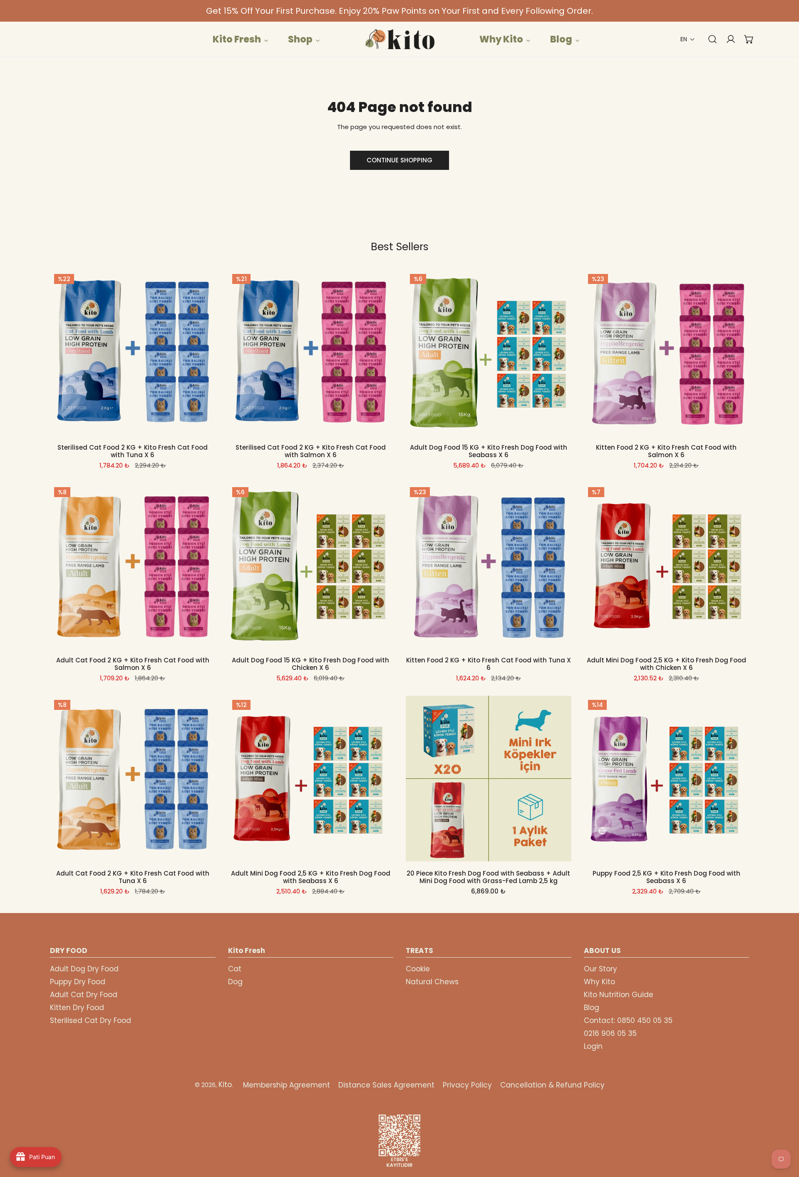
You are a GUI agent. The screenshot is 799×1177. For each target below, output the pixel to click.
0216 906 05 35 (610, 1033)
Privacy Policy (467, 1085)
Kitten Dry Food (77, 1008)
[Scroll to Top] (784, 1133)
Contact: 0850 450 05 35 (628, 1020)
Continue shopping (399, 160)
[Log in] (726, 39)
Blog (591, 1008)
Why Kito (599, 982)
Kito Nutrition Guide (618, 995)
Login (593, 1046)
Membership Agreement (286, 1085)
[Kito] (399, 39)
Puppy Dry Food (77, 982)
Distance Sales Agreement (386, 1085)
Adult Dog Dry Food (84, 969)
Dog (235, 982)
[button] (687, 39)
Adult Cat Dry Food (83, 995)
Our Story (600, 969)
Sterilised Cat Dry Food (90, 1020)
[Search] (708, 39)
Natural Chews (432, 982)
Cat (234, 969)
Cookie (418, 969)
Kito (225, 1085)
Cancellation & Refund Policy (552, 1085)
